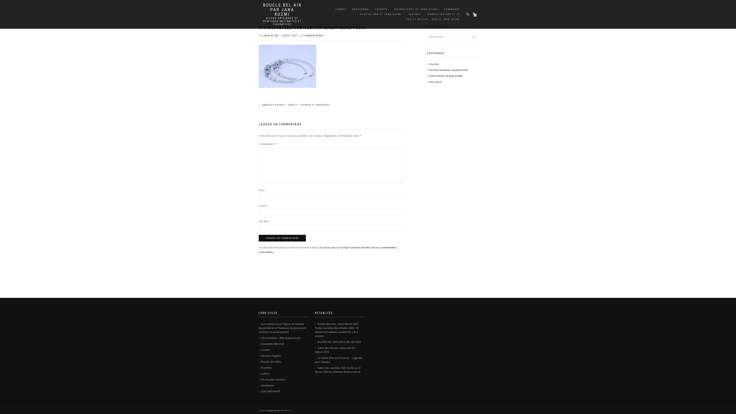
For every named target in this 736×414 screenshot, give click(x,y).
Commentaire (267, 144)
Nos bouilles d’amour (273, 379)
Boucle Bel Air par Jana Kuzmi (282, 10)
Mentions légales (271, 355)
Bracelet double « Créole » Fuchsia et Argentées (294, 105)
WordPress (286, 410)
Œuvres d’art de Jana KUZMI (415, 9)
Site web (264, 221)
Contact (414, 14)
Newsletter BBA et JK (444, 14)
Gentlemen (267, 385)
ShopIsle (263, 410)
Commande (452, 9)
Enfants (381, 9)
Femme (340, 9)
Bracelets (266, 367)
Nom (262, 190)
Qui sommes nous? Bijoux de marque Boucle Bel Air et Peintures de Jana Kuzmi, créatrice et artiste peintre (283, 328)
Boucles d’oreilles (271, 361)
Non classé (435, 82)
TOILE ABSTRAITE (270, 391)
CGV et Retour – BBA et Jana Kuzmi (433, 19)
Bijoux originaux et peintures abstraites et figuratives (282, 21)
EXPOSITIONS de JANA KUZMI (445, 76)
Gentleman (360, 9)
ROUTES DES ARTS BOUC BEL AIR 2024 (339, 342)
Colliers (265, 373)
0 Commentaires (312, 35)
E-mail (263, 205)
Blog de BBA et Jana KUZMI (381, 14)
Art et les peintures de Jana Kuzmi (448, 70)
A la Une (434, 64)
